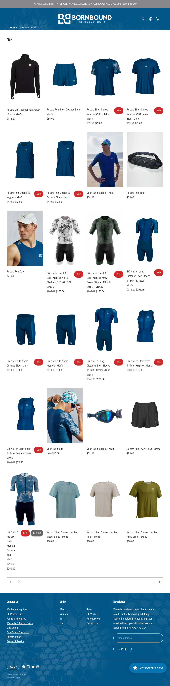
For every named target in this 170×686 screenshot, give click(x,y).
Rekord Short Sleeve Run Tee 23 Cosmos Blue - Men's (137, 114)
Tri (61, 618)
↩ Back (13, 27)
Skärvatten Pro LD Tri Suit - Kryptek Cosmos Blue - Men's (12, 545)
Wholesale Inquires (17, 609)
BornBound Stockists (18, 632)
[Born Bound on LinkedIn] (37, 666)
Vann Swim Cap (55, 448)
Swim (89, 609)
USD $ (12, 666)
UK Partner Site (15, 614)
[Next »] (18, 581)
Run (62, 623)
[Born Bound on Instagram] (28, 666)
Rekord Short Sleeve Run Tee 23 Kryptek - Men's (98, 114)
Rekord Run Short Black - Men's (143, 449)
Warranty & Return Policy (20, 623)
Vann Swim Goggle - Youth (101, 448)
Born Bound (22, 674)
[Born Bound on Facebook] (23, 666)
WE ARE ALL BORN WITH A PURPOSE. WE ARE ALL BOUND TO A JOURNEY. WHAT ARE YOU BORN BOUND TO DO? (85, 3)
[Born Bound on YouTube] (33, 666)
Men (62, 609)
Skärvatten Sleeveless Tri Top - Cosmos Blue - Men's (19, 453)
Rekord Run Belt (135, 192)
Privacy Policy (14, 636)
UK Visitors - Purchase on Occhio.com (93, 619)
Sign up (123, 649)
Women (64, 614)
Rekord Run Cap (15, 271)
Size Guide (12, 627)
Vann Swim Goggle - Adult (100, 192)
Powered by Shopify (13, 678)
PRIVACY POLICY (137, 627)
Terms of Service (15, 641)
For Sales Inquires (16, 618)
